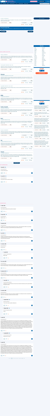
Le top (16, 3)
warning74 (5, 333)
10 (22, 358)
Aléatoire (4, 3)
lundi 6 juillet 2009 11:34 (3, 292)
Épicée (8, 3)
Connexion (48, 1)
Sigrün (2, 167)
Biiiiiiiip (2, 95)
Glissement (3, 74)
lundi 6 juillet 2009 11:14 (3, 225)
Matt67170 (5, 299)
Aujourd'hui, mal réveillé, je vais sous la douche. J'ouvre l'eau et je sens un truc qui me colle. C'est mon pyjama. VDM (41, 113)
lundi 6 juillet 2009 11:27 (3, 263)
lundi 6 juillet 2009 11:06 (3, 207)
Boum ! (2, 118)
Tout (1, 3)
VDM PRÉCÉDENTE (3, 31)
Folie (1, 140)
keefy (5, 280)
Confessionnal (20, 3)
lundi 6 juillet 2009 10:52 (3, 169)
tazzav (2, 176)
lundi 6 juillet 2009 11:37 (3, 319)
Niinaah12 (5, 308)
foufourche (2, 271)
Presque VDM (26, 3)
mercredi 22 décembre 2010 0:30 (7, 282)
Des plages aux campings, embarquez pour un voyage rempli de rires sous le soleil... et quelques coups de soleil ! (16, 28)
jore (1, 233)
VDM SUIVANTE (30, 31)
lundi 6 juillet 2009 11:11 (3, 216)
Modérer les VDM (41, 1)
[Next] (9, 358)
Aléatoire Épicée (12, 3)
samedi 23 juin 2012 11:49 (6, 301)
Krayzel (2, 214)
